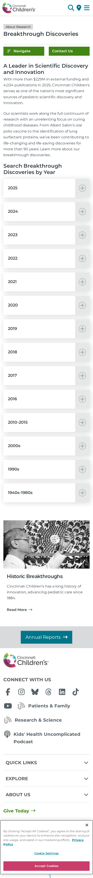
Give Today (16, 811)
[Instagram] (21, 692)
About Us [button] (18, 794)
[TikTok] (75, 692)
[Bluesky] (35, 692)
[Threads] (48, 692)
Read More (17, 610)
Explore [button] (17, 778)
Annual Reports (43, 637)
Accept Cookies (47, 866)
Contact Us (62, 51)
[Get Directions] (79, 8)
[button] (71, 8)
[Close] (87, 825)
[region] (46, 847)
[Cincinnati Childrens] (46, 660)
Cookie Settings (46, 853)
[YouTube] (7, 706)
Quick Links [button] (21, 762)
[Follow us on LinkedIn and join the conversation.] (62, 692)
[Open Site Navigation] (87, 8)
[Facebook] (7, 692)
